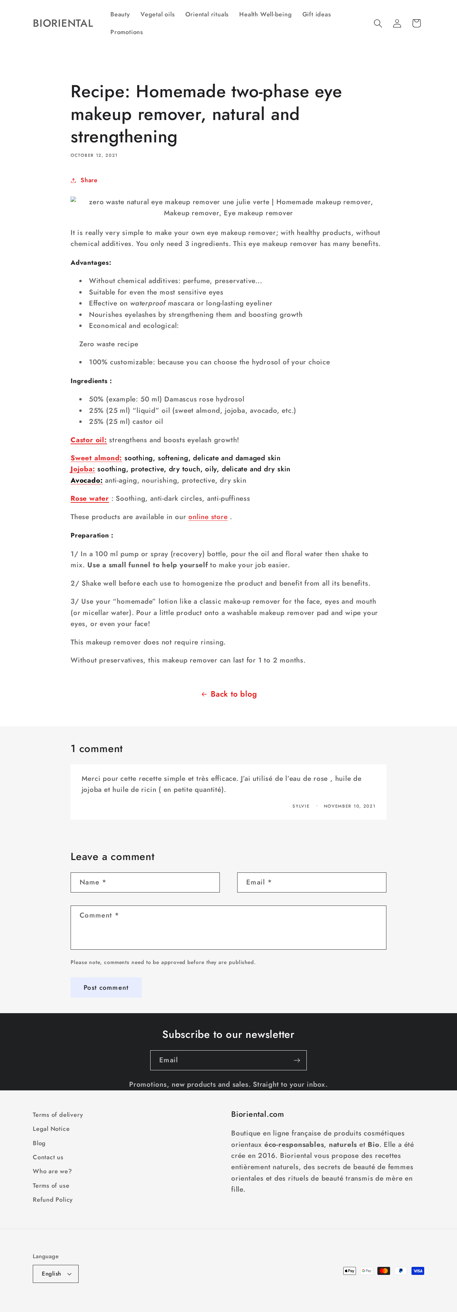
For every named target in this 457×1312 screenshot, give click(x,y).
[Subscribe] (296, 1060)
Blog (39, 1143)
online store (207, 517)
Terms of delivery (58, 1114)
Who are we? (52, 1171)
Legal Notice (51, 1128)
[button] (378, 23)
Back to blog (234, 694)
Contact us (48, 1157)
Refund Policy (53, 1199)
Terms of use (51, 1185)
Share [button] (89, 180)
